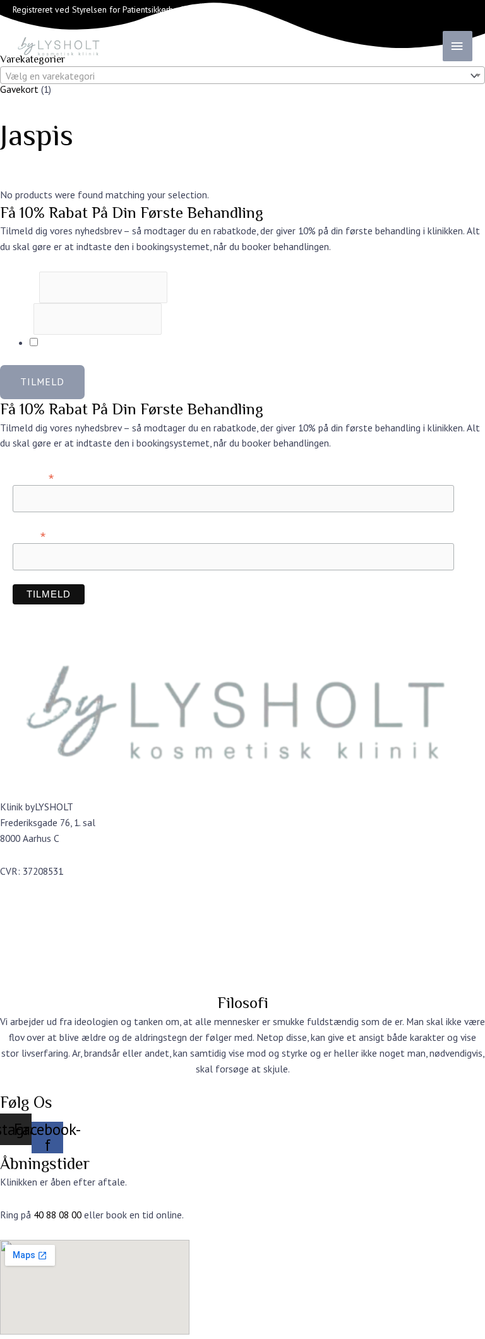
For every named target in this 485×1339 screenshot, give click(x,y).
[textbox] (233, 76)
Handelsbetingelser (41, 952)
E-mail (16, 319)
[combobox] (242, 75)
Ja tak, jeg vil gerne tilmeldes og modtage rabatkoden (151, 342)
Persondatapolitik (37, 967)
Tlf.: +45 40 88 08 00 (43, 919)
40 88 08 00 (57, 1214)
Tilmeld (42, 381)
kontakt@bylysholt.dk (47, 904)
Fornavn (19, 287)
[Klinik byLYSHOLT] (76, 46)
